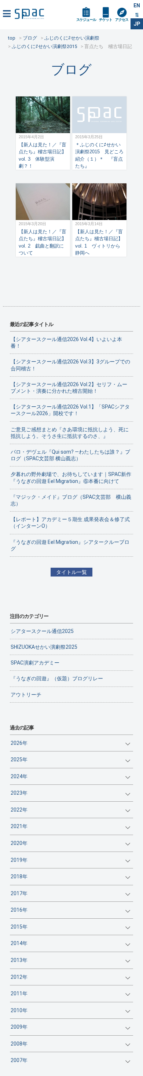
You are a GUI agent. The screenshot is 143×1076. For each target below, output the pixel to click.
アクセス (121, 20)
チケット (105, 20)
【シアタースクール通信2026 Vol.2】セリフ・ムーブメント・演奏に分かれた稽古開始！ (69, 387)
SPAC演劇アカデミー (35, 663)
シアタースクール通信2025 (42, 631)
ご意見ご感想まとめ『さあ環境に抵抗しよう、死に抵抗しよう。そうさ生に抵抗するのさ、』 (70, 433)
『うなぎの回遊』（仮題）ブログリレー (57, 678)
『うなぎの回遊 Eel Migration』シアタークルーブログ (70, 545)
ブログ (71, 69)
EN (136, 5)
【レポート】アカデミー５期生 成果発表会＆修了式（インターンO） (70, 522)
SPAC (29, 14)
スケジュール (86, 20)
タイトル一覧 (71, 572)
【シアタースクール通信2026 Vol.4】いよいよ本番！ (66, 342)
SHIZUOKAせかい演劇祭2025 (44, 647)
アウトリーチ (26, 695)
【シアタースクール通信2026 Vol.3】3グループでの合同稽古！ (70, 365)
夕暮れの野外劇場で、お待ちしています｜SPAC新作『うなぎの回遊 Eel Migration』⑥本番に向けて (71, 477)
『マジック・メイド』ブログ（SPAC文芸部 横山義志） (71, 500)
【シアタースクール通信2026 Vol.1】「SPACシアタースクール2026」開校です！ (70, 410)
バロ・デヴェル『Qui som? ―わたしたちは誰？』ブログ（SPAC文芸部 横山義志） (70, 455)
